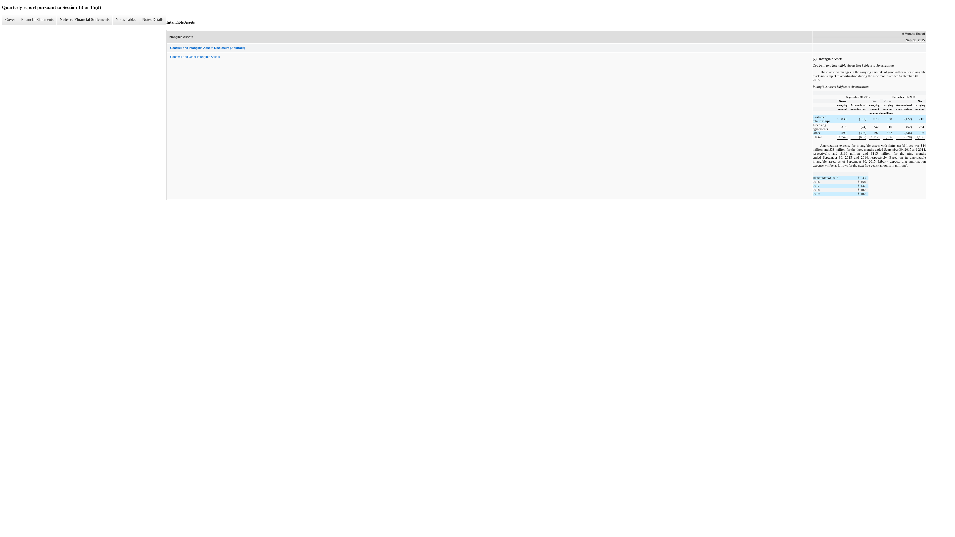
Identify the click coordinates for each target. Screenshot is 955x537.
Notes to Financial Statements (84, 19)
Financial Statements (37, 19)
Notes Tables (126, 19)
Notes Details (152, 19)
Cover (10, 19)
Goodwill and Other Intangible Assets (195, 56)
